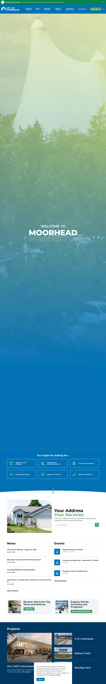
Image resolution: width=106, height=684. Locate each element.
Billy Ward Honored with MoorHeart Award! (24, 560)
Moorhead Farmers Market (73, 550)
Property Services (29, 9)
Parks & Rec (37, 9)
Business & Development (70, 9)
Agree (40, 679)
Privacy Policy (55, 675)
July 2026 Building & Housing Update (21, 570)
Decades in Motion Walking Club (75, 571)
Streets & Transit (58, 9)
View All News (12, 591)
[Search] (97, 525)
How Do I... (96, 9)
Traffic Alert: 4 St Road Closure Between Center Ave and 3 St (29, 581)
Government (82, 9)
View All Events (60, 581)
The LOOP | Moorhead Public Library (29, 666)
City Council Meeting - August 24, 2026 (21, 550)
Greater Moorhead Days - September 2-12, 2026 (80, 560)
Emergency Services (47, 9)
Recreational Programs (81, 611)
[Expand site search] (104, 9)
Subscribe (29, 609)
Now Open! (26, 672)
